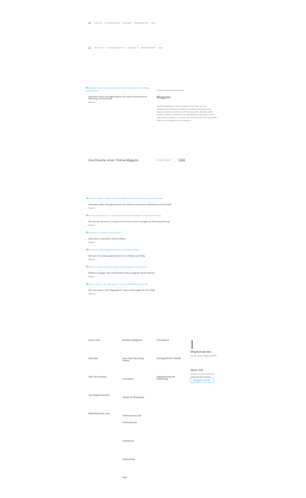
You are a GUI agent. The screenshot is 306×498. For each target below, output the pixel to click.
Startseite (93, 358)
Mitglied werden (202, 380)
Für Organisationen (112, 23)
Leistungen (127, 23)
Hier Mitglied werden (98, 395)
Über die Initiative (97, 376)
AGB (125, 477)
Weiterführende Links (99, 413)
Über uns (98, 23)
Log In (153, 23)
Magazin (91, 102)
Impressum (128, 440)
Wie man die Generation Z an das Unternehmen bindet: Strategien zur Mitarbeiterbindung (129, 221)
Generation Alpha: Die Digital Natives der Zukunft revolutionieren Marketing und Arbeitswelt (117, 97)
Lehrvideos (128, 378)
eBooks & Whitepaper (133, 397)
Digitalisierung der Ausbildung (166, 377)
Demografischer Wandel (169, 358)
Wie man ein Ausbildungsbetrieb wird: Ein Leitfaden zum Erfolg (116, 256)
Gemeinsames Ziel (132, 415)
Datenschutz (129, 459)
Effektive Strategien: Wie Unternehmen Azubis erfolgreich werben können (121, 273)
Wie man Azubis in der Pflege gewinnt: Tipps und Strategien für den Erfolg (121, 290)
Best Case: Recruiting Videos (133, 359)
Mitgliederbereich (141, 23)
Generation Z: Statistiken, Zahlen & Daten (107, 238)
